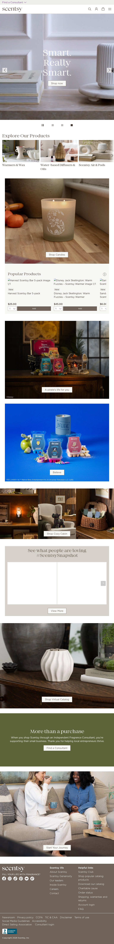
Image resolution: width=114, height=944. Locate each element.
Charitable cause (88, 888)
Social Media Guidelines (16, 921)
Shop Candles (57, 254)
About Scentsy (58, 871)
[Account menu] (95, 9)
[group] (57, 67)
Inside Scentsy (58, 884)
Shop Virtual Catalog (57, 699)
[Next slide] (109, 70)
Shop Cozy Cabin (57, 533)
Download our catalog (91, 884)
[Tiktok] (15, 878)
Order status (85, 892)
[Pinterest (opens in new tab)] (21, 878)
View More (57, 610)
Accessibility (39, 921)
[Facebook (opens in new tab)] (4, 878)
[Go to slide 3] (72, 125)
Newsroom (8, 917)
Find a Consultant (57, 748)
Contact (54, 893)
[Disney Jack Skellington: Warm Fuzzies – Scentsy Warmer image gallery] (75, 281)
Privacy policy (25, 917)
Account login (86, 904)
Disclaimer (66, 917)
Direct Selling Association (17, 924)
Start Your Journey (57, 847)
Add (34, 308)
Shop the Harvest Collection (57, 73)
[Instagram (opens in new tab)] (9, 878)
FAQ (81, 909)
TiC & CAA (51, 917)
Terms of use (81, 917)
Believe (57, 472)
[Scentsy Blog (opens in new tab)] (32, 878)
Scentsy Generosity (61, 876)
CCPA (39, 917)
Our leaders (56, 880)
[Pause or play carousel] (42, 125)
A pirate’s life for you (57, 389)
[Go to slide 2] (62, 125)
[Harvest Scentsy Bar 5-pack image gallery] (29, 281)
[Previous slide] (4, 70)
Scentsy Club (86, 871)
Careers (54, 889)
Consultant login (44, 924)
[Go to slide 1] (53, 125)
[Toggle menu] (108, 9)
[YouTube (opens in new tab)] (26, 878)
